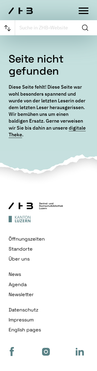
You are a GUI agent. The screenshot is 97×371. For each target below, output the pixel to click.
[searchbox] (47, 27)
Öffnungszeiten (27, 239)
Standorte (21, 249)
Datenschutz (23, 310)
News (15, 274)
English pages (25, 330)
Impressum (21, 320)
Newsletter (21, 294)
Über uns (19, 259)
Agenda (18, 284)
